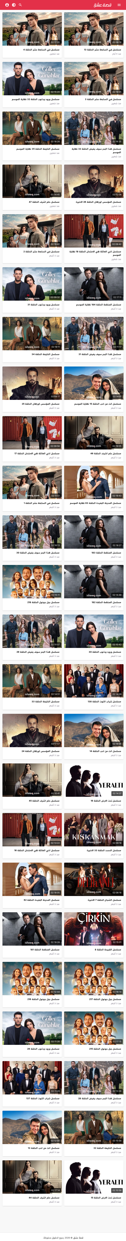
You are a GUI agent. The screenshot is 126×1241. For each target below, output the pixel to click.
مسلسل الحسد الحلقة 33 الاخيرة (104, 850)
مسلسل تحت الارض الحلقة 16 (106, 801)
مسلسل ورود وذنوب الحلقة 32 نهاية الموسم (35, 99)
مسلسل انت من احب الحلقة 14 (105, 751)
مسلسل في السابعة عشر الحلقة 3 (103, 99)
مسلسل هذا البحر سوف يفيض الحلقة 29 (38, 652)
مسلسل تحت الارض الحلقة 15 (106, 1198)
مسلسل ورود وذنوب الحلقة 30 (105, 652)
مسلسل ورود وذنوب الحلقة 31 (43, 305)
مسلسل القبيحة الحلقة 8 (108, 950)
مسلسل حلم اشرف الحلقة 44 (44, 1198)
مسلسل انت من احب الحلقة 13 (43, 1148)
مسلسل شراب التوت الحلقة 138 (104, 702)
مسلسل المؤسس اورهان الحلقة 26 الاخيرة (98, 202)
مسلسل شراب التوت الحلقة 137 (42, 1098)
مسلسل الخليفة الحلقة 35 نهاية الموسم (37, 149)
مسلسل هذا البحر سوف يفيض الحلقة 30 (37, 553)
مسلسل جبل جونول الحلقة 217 (105, 999)
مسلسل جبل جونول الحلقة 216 (43, 999)
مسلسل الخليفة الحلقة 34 (45, 354)
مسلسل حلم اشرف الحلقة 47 (44, 202)
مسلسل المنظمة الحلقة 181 (44, 950)
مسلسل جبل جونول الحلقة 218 (43, 602)
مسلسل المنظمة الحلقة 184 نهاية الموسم (98, 305)
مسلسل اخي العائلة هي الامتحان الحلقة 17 (36, 453)
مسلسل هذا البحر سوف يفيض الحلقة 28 (99, 1098)
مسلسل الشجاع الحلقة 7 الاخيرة (104, 900)
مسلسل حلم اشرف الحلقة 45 (44, 801)
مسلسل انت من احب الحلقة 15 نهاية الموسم (97, 404)
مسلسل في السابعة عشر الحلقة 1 (41, 503)
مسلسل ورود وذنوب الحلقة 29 (43, 1049)
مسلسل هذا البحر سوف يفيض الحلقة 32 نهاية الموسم (96, 150)
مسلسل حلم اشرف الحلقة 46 (105, 453)
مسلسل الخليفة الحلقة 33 (45, 702)
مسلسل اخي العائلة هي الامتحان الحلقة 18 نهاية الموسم (95, 253)
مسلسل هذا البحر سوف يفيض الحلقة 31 (100, 354)
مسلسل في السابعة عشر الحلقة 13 (102, 50)
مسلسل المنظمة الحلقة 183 (106, 553)
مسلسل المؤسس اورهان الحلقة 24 (40, 751)
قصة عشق (78, 1238)
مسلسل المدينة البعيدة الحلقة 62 (41, 900)
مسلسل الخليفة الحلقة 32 (107, 1148)
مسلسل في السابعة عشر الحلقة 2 (41, 252)
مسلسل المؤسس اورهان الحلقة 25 (40, 404)
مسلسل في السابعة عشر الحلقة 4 (41, 50)
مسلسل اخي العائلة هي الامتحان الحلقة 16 (36, 850)
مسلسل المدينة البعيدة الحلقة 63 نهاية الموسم (95, 503)
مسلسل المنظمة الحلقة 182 (106, 602)
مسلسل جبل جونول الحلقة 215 (105, 1049)
